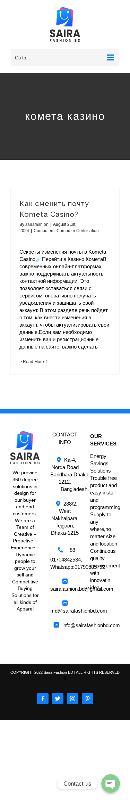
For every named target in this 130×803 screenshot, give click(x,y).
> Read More (31, 361)
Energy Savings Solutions (100, 463)
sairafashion (37, 224)
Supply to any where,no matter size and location (103, 529)
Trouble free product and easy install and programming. (106, 492)
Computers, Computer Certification (66, 230)
